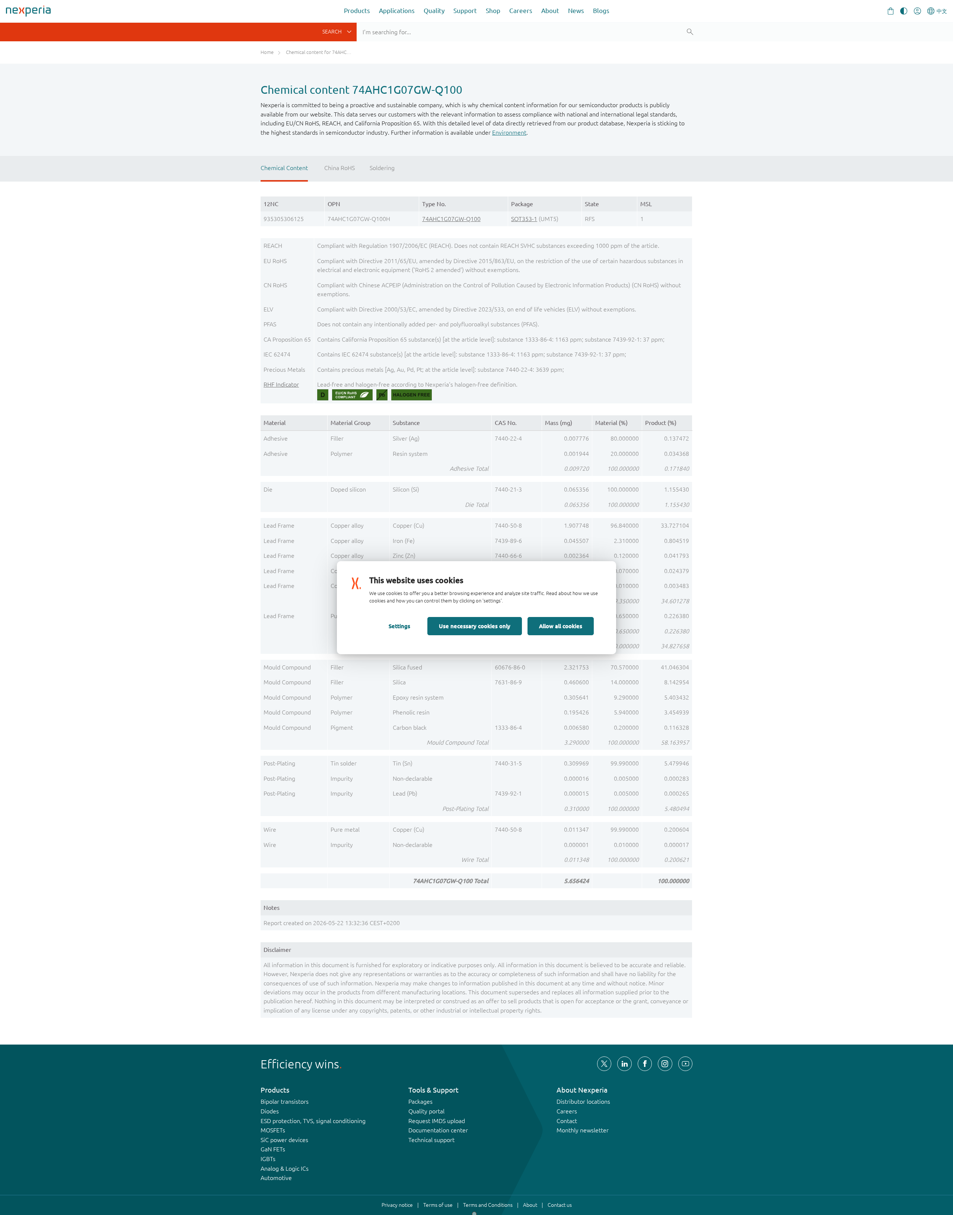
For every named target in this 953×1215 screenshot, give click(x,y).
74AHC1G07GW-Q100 (451, 218)
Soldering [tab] (382, 167)
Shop (493, 10)
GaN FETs (273, 1149)
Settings (399, 626)
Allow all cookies (560, 626)
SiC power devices (284, 1139)
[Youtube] (685, 1063)
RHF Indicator (281, 384)
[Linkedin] (624, 1063)
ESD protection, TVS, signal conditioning (313, 1121)
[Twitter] (604, 1063)
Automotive (276, 1177)
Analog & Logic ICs (285, 1168)
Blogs (601, 10)
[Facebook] (645, 1063)
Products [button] (357, 10)
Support (465, 10)
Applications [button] (397, 10)
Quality (434, 10)
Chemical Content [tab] (284, 167)
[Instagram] (665, 1063)
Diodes (270, 1111)
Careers (520, 10)
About (550, 10)
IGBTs (268, 1158)
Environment (509, 132)
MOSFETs (273, 1130)
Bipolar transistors (285, 1101)
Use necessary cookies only (474, 626)
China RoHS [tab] (339, 167)
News (576, 10)
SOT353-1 (524, 218)
